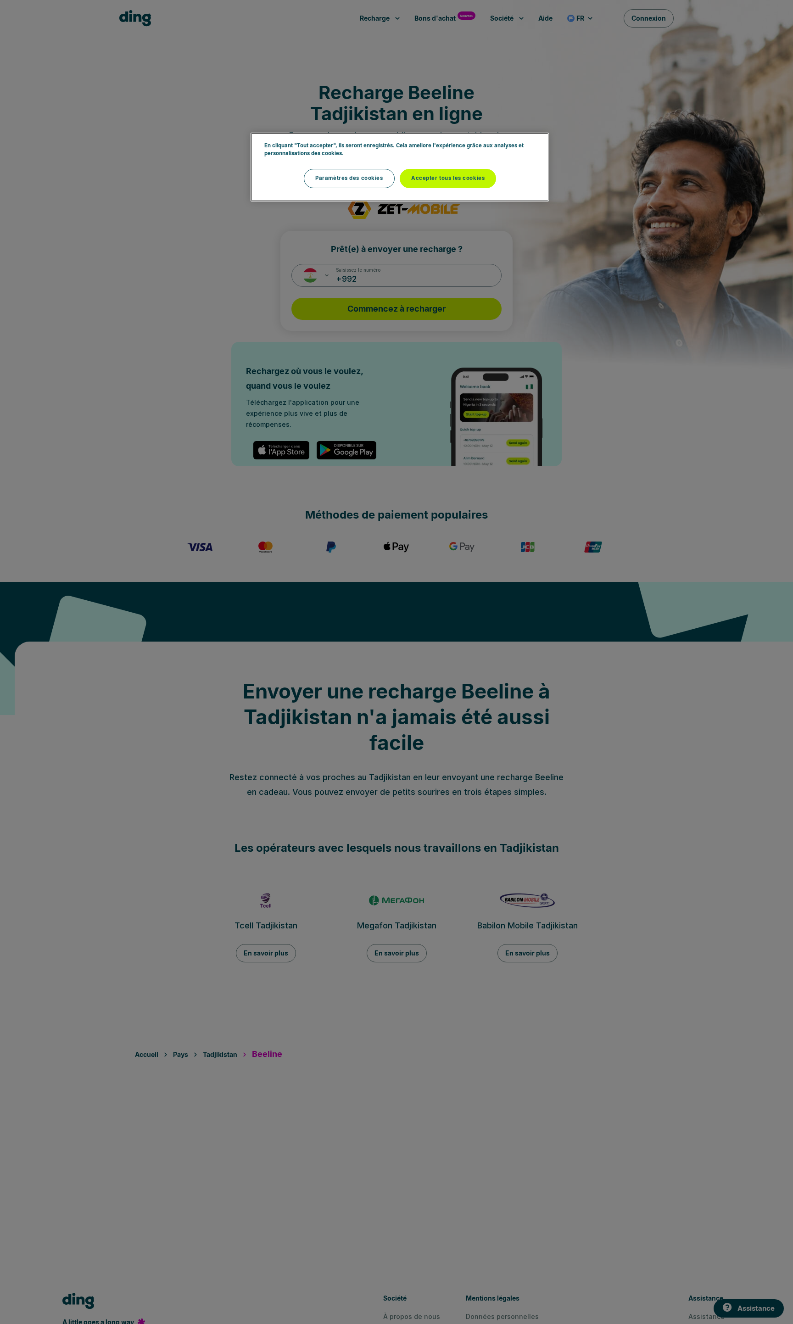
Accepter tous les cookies (448, 178)
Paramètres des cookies (349, 178)
